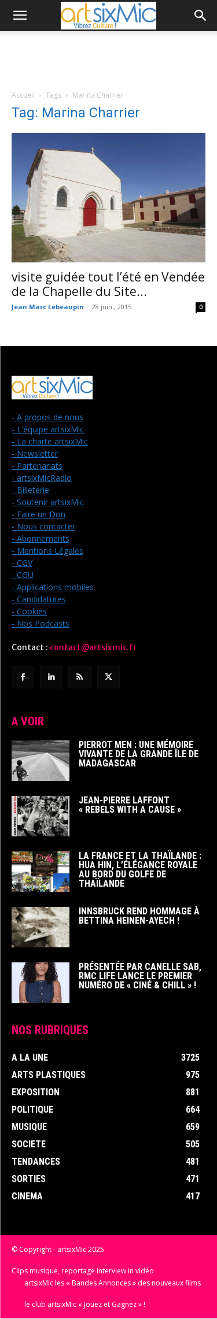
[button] (19, 15)
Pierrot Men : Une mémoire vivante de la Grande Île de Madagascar (138, 754)
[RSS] (79, 677)
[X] (108, 677)
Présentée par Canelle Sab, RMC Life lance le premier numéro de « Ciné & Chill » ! (140, 976)
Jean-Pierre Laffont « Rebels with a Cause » (130, 805)
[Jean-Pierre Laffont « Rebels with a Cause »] (40, 816)
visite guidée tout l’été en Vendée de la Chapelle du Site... (108, 284)
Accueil (23, 95)
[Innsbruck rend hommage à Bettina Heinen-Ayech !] (40, 927)
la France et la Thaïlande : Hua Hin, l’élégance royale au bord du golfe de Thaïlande (140, 869)
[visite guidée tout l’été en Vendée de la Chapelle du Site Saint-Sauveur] (108, 197)
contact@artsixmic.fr (93, 647)
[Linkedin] (51, 677)
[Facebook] (23, 677)
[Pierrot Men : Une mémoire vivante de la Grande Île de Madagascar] (40, 760)
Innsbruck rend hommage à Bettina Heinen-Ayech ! (139, 916)
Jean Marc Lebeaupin (48, 306)
